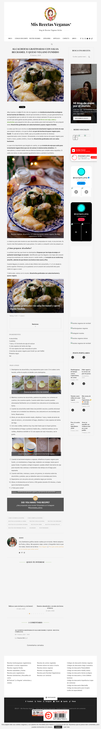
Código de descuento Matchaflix (77, 685)
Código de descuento (74, 675)
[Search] (52, 44)
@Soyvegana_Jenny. (35, 508)
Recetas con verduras (44, 675)
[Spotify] (89, 38)
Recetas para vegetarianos (15, 673)
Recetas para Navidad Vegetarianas (48, 673)
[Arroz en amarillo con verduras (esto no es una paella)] (87, 415)
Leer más (66, 727)
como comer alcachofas (35, 518)
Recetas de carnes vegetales (46, 663)
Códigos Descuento (21, 38)
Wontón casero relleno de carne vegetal (75, 398)
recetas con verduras (54, 521)
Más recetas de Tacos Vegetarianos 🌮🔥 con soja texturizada (87, 400)
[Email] (87, 38)
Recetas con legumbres (44, 670)
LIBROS (74, 38)
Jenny (21, 538)
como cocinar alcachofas (16, 518)
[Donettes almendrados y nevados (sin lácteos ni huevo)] (20, 585)
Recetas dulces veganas (45, 668)
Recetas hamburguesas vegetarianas (19, 663)
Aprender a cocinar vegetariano (17, 665)
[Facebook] (80, 38)
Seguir (81, 219)
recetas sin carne (36, 524)
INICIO (10, 38)
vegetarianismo (44, 528)
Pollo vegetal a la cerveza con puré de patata (86, 371)
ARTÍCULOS (56, 38)
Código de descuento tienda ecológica (79, 673)
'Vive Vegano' (43, 546)
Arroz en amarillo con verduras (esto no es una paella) (86, 426)
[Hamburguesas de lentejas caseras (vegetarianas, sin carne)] (76, 362)
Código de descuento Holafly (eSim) (79, 670)
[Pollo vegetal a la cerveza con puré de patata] (87, 362)
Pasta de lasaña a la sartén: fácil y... (50, 606)
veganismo (32, 528)
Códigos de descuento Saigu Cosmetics (80, 665)
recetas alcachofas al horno (17, 521)
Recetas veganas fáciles (15, 668)
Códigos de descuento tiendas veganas (80, 663)
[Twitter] (83, 38)
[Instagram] (85, 38)
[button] (9, 590)
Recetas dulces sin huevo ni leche (48, 665)
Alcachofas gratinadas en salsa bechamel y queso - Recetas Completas (37, 631)
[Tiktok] (92, 38)
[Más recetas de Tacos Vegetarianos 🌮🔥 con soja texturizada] (87, 389)
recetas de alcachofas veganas (18, 524)
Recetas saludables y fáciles (16, 670)
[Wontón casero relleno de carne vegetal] (76, 389)
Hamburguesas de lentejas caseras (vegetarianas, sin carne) (75, 373)
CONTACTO (66, 38)
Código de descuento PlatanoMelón (78, 668)
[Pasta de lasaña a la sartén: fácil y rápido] (50, 585)
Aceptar (58, 727)
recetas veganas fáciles (52, 524)
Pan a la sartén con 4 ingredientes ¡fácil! (75, 425)
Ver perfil (81, 183)
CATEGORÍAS (46, 38)
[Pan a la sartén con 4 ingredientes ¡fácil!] (76, 415)
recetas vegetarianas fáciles (17, 528)
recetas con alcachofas (37, 521)
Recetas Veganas (34, 38)
